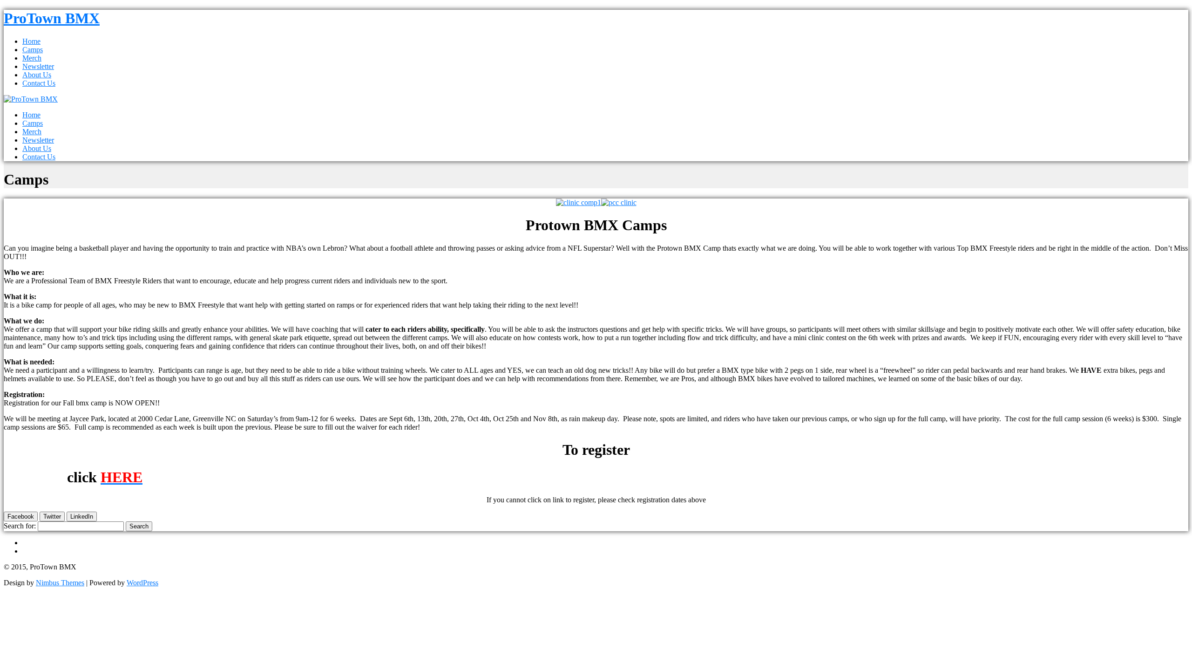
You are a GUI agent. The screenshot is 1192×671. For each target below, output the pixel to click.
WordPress (142, 583)
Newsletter (38, 66)
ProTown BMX (52, 18)
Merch (31, 58)
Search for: (20, 526)
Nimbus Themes (60, 583)
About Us (36, 75)
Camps (32, 50)
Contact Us (38, 83)
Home (31, 41)
